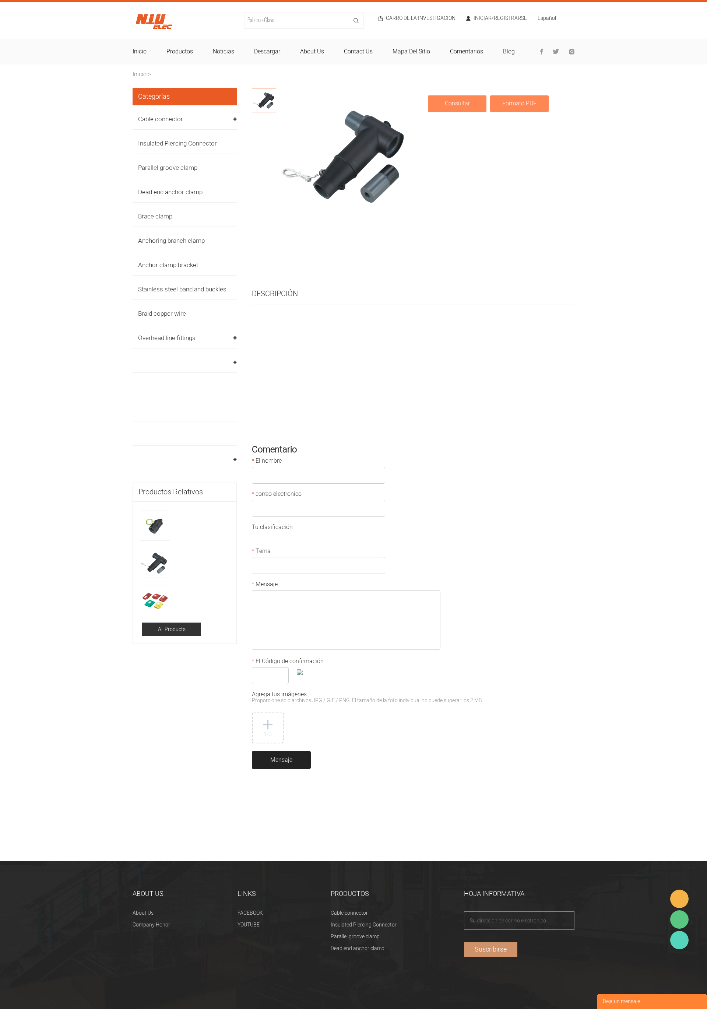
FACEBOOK (250, 913)
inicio (140, 51)
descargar (267, 51)
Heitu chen (679, 940)
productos (179, 51)
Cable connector (160, 119)
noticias (223, 51)
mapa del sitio (411, 51)
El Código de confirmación (288, 662)
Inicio (140, 74)
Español (547, 19)
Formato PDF (519, 103)
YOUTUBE (249, 925)
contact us (358, 51)
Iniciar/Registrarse (500, 18)
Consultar (457, 103)
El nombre (267, 461)
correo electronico (277, 494)
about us (312, 51)
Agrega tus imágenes (367, 697)
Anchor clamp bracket (168, 265)
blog (509, 51)
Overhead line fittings (167, 338)
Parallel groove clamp (167, 167)
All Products (172, 629)
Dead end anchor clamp (170, 192)
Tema (261, 552)
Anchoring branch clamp (171, 240)
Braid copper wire (162, 313)
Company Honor (151, 925)
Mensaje (265, 585)
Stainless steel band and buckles (182, 289)
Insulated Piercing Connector (177, 143)
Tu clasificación (272, 528)
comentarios (466, 51)
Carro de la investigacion (420, 18)
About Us (143, 913)
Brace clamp (155, 216)
